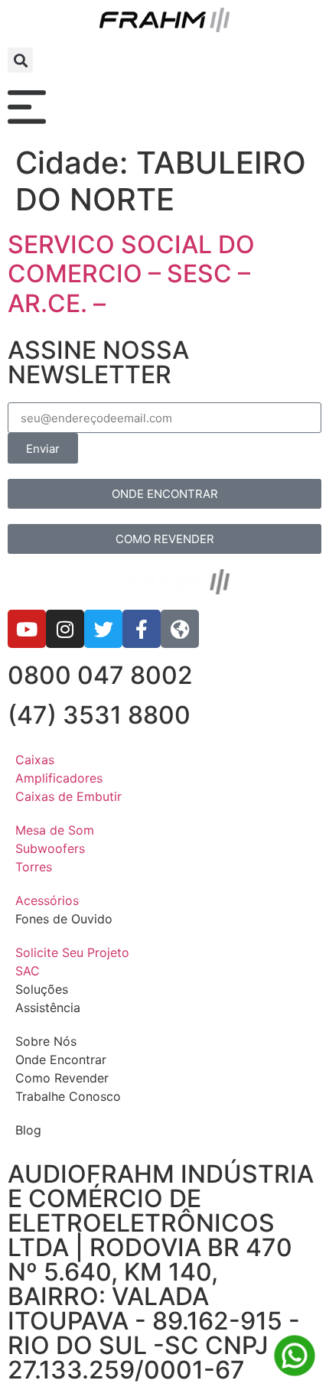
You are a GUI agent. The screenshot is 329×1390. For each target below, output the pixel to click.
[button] (20, 60)
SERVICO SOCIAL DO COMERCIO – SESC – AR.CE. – (131, 273)
